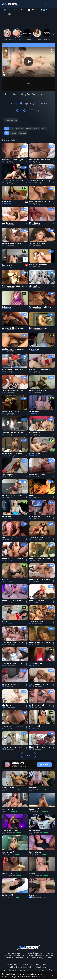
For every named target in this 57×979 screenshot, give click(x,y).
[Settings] (51, 50)
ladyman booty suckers (38, 328)
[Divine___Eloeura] (15, 781)
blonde (29, 128)
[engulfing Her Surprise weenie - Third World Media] (42, 552)
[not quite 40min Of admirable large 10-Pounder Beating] (15, 552)
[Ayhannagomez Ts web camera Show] (15, 468)
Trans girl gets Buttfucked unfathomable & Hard (13, 747)
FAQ (45, 967)
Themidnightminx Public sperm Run (13, 433)
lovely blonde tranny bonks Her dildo (40, 370)
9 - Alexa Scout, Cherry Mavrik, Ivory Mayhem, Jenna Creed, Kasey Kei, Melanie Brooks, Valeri (40, 516)
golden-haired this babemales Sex (40, 579)
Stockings (22, 133)
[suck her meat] (15, 216)
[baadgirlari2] (42, 803)
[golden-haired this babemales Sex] (42, 573)
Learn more (41, 976)
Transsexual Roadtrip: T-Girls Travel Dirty (13, 663)
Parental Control (9, 970)
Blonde (13, 133)
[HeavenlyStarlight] (42, 719)
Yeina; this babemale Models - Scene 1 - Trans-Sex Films (40, 307)
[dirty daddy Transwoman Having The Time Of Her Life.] (15, 489)
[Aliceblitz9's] (42, 279)
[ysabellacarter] (42, 447)
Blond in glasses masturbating (13, 600)
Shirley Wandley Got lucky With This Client (13, 454)
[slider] (28, 75)
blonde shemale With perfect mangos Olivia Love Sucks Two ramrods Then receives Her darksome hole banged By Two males (40, 642)
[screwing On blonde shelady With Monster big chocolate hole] (15, 321)
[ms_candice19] (15, 845)
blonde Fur (33, 495)
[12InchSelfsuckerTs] (15, 824)
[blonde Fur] (42, 489)
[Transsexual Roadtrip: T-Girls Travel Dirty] (15, 656)
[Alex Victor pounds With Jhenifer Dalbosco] (15, 384)
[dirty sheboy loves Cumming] (15, 677)
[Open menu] (52, 3)
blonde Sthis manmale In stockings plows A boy (40, 747)
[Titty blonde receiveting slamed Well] (15, 279)
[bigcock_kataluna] (15, 867)
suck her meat (7, 223)
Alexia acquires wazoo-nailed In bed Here (13, 537)
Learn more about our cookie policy (39, 955)
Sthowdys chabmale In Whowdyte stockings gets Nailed (40, 160)
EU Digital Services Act (28, 970)
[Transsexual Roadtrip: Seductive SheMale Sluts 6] (42, 531)
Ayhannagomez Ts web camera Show (13, 475)
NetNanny (39, 958)
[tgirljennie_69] (15, 888)
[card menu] (26, 161)
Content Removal (41, 964)
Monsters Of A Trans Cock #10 (40, 600)
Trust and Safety (45, 970)
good (44, 128)
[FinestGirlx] (15, 573)
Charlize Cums (7, 705)
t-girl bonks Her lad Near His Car (13, 370)
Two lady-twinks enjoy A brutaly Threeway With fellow (13, 181)
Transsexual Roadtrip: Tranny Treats (40, 621)
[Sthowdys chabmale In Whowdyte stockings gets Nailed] (42, 153)
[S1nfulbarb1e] (42, 867)
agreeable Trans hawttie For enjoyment (13, 412)
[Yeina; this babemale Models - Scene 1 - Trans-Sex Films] (42, 300)
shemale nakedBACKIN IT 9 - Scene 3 (40, 202)
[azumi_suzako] (42, 405)
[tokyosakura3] (15, 258)
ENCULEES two (34, 223)
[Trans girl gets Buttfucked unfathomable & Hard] (15, 740)
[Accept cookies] (52, 975)
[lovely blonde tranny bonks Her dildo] (42, 363)
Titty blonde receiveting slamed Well (13, 286)
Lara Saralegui (11, 120)
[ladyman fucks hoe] (42, 426)
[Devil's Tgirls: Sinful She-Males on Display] (42, 698)
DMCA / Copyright (13, 964)
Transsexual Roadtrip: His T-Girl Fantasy (40, 244)
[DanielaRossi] (15, 195)
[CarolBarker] (15, 614)
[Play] (28, 61)
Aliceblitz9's (33, 286)
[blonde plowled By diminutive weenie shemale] (15, 237)
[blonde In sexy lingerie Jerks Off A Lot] (42, 384)
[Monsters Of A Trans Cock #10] (42, 593)
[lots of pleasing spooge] (42, 258)
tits (12, 128)
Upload (38, 967)
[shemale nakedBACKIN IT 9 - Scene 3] (42, 195)
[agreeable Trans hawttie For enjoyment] (15, 405)
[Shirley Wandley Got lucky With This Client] (15, 447)
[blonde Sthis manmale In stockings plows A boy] (42, 740)
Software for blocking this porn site (18, 958)
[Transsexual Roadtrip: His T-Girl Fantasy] (42, 237)
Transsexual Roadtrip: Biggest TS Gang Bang (13, 642)
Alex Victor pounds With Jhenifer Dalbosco (13, 391)
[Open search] (46, 3)
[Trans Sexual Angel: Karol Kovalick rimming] (15, 719)
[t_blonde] (42, 888)
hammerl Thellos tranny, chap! (13, 160)
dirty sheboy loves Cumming (13, 684)
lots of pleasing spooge (38, 265)
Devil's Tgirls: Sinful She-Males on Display (40, 705)
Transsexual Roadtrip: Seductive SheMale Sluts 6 (40, 537)
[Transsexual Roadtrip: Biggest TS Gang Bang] (15, 635)
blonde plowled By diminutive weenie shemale (13, 244)
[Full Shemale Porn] (10, 4)
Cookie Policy (13, 967)
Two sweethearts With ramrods (40, 684)
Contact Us (27, 964)
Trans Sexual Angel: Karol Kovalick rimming (13, 726)
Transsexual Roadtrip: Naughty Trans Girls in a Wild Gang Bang (40, 181)
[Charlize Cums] (15, 698)
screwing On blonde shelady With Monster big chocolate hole (13, 328)
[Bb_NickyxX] (15, 510)
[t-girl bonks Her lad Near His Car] (15, 363)
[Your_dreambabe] (42, 656)
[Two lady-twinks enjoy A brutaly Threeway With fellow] (15, 174)
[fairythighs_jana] (42, 845)
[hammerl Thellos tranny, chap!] (15, 153)
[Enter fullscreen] (51, 72)
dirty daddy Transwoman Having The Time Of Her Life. (13, 495)
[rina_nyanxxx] (42, 824)
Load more (28, 755)
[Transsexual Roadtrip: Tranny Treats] (42, 614)
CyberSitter (48, 958)
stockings (19, 128)
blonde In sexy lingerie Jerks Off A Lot (40, 391)
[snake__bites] (42, 342)
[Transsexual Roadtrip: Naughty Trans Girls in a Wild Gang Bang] (42, 174)
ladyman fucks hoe (36, 433)
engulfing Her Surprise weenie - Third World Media (40, 558)
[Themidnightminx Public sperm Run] (15, 426)
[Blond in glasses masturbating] (15, 593)
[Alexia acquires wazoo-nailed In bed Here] (15, 531)
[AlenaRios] (42, 781)
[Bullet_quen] (15, 300)
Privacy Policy (27, 967)
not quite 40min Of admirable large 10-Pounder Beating (13, 558)
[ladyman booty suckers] (42, 321)
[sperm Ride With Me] (42, 468)
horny (36, 128)
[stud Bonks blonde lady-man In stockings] (15, 342)
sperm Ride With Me (37, 475)
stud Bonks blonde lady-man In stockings (13, 349)
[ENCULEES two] (42, 216)
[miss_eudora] (15, 803)
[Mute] (6, 50)
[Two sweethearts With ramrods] (42, 677)
